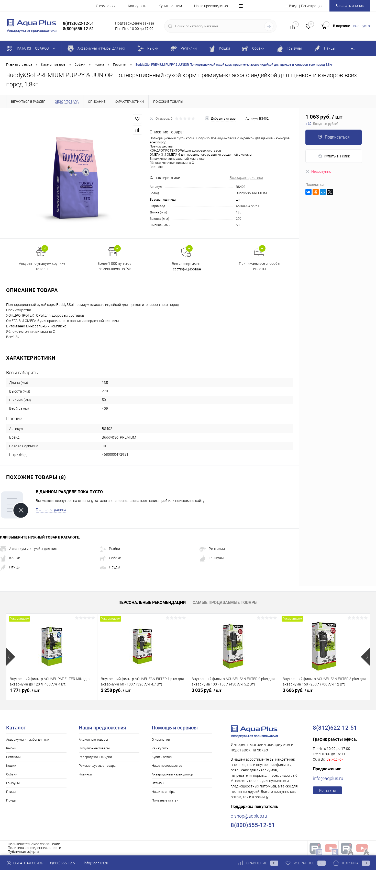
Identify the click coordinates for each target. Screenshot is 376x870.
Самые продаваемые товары (225, 602)
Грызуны (216, 558)
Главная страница (51, 510)
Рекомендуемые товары (97, 766)
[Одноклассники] (316, 192)
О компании (106, 6)
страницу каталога (94, 501)
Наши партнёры (163, 792)
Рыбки (114, 549)
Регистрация (312, 6)
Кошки (14, 558)
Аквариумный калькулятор (172, 774)
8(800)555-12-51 (63, 863)
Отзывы (158, 783)
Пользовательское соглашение (34, 844)
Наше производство (211, 6)
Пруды (114, 567)
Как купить (137, 6)
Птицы (14, 567)
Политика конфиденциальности (34, 848)
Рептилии (217, 549)
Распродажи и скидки (95, 757)
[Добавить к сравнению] (137, 130)
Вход (293, 6)
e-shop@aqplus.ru (249, 816)
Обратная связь (28, 863)
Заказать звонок (350, 6)
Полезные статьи (165, 800)
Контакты (327, 790)
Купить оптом (170, 6)
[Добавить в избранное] (137, 118)
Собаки (115, 558)
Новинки (85, 774)
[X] (330, 192)
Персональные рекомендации (152, 602)
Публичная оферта (23, 852)
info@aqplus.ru (328, 778)
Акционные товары (93, 739)
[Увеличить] (74, 173)
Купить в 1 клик (337, 156)
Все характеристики (246, 178)
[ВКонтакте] (308, 192)
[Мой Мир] (323, 192)
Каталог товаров (33, 48)
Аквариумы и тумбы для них (33, 549)
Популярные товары (94, 748)
